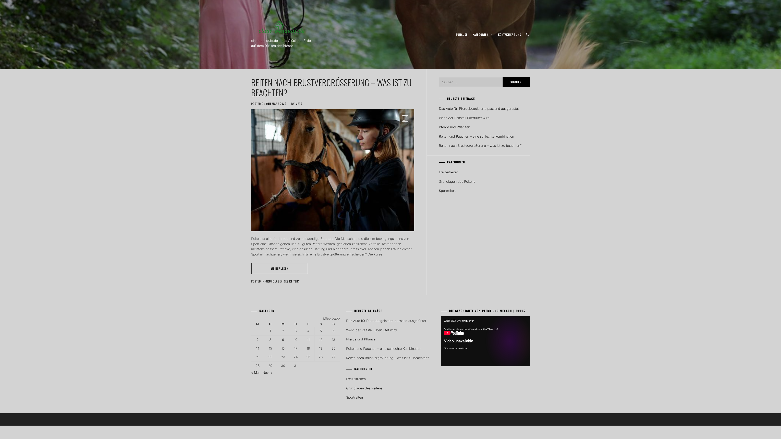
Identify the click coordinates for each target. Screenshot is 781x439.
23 (283, 357)
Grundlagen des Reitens (282, 281)
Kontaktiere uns (509, 34)
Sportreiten (447, 191)
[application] (485, 341)
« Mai (255, 373)
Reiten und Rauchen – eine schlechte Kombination (476, 136)
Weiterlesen (279, 268)
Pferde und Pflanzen (454, 127)
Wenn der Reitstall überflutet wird (464, 118)
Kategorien (480, 34)
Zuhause (462, 34)
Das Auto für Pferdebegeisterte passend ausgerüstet (479, 108)
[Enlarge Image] (405, 118)
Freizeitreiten (448, 172)
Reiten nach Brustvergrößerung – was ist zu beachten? (331, 87)
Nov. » (267, 373)
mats (299, 103)
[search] (528, 34)
